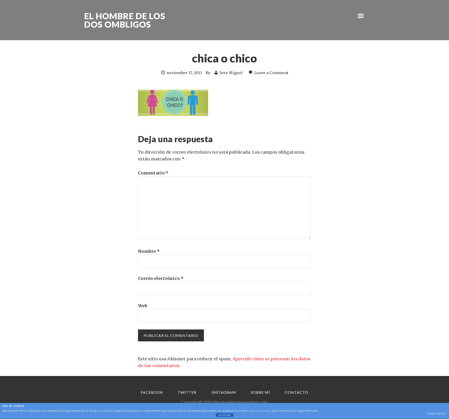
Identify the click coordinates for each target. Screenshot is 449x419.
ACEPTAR (224, 415)
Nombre (149, 251)
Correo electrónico (161, 278)
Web (142, 305)
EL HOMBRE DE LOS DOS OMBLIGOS (124, 20)
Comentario (153, 173)
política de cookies (259, 410)
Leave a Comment (271, 72)
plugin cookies (437, 413)
